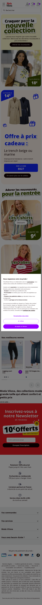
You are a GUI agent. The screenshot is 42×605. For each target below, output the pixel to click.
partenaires (30, 282)
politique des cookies (29, 310)
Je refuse (21, 321)
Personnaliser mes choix (21, 316)
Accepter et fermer (21, 326)
